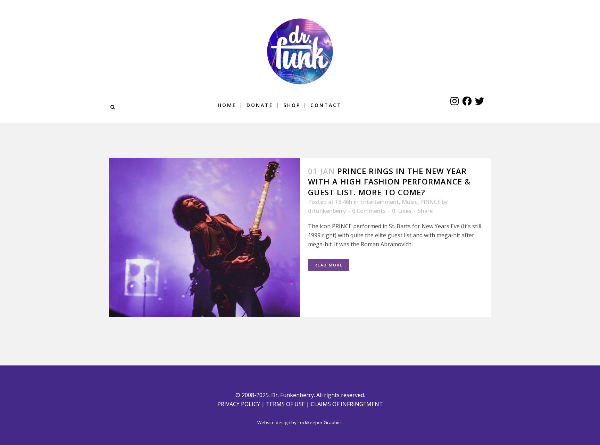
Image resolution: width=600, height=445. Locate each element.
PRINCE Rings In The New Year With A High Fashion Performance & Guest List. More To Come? (389, 181)
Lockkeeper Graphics (320, 422)
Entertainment (379, 202)
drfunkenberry (327, 211)
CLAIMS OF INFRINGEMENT (347, 404)
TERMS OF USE (285, 404)
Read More (329, 264)
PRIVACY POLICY (238, 404)
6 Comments (369, 211)
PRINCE (430, 202)
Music (409, 202)
